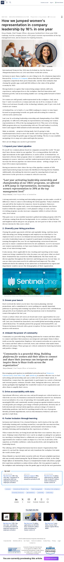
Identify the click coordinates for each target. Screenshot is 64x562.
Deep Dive (4, 17)
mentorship (49, 492)
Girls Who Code (19, 375)
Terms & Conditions (36, 540)
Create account (44, 2)
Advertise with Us (17, 540)
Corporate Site (7, 540)
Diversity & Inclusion (18, 492)
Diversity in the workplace (52, 489)
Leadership (40, 492)
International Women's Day (20, 489)
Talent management (36, 489)
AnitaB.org (33, 375)
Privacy (54, 540)
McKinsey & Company (20, 78)
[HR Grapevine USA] (2, 2)
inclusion (8, 489)
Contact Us (32, 543)
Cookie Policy (46, 540)
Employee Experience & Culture (19, 17)
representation (30, 492)
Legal (59, 540)
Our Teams (27, 540)
